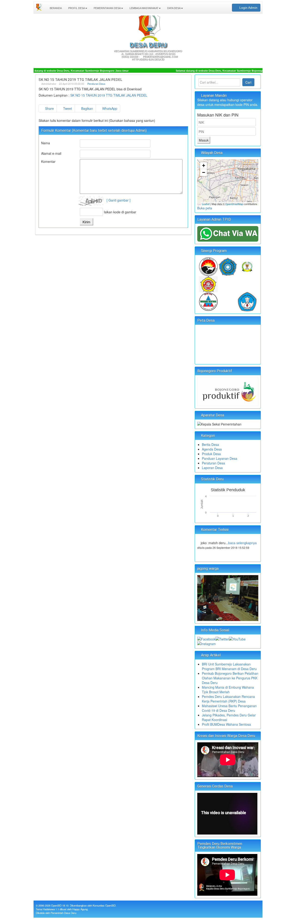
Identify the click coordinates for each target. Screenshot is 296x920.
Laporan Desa (212, 467)
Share (49, 108)
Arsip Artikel (210, 655)
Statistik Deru (212, 479)
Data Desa (173, 8)
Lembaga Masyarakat (143, 8)
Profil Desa (76, 8)
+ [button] (203, 165)
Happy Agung (80, 909)
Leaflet (206, 204)
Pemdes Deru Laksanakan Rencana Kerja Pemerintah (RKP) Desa (228, 698)
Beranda (55, 8)
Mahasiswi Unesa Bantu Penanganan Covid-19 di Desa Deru (229, 708)
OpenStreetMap (234, 204)
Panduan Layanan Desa (219, 458)
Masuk (204, 140)
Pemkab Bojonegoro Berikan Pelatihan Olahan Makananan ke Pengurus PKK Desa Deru (230, 678)
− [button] (203, 172)
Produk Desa (211, 453)
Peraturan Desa (96, 83)
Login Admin (247, 7)
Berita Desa (210, 444)
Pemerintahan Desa (107, 8)
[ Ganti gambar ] (118, 200)
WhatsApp (109, 108)
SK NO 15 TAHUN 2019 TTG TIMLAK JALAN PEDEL (108, 95)
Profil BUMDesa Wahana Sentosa (226, 724)
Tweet (67, 108)
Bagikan (86, 108)
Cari (248, 82)
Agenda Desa (212, 449)
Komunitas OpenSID (104, 905)
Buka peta (204, 208)
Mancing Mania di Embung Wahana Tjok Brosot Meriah (228, 689)
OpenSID (56, 905)
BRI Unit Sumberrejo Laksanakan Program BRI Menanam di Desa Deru (229, 666)
